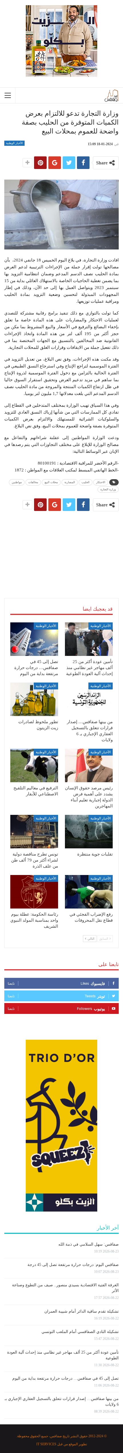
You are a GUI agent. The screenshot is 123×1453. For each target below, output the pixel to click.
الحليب (86, 482)
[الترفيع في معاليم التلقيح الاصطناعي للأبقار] (34, 765)
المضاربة (69, 482)
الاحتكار (100, 482)
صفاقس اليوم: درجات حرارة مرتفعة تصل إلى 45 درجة (73, 1265)
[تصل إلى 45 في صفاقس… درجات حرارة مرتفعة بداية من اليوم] (34, 639)
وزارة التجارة (108, 489)
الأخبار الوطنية (14, 143)
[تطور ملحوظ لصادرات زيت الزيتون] (34, 699)
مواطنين (17, 482)
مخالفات (33, 482)
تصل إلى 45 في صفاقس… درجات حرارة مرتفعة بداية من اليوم (65, 1378)
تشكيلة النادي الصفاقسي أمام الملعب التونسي (80, 1332)
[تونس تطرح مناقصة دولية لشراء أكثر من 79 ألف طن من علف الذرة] (34, 831)
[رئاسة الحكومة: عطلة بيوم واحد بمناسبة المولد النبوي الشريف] (34, 892)
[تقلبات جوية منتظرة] (89, 831)
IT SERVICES (46, 1444)
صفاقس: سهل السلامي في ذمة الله (88, 1244)
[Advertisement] (61, 549)
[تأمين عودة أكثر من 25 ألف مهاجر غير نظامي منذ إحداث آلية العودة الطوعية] (89, 639)
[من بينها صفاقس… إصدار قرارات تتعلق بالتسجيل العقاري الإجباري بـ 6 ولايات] (89, 699)
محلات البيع (51, 482)
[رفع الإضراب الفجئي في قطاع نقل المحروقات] (89, 892)
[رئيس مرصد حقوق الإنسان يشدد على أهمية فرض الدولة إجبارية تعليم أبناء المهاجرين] (89, 765)
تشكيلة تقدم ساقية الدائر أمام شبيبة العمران (81, 1311)
